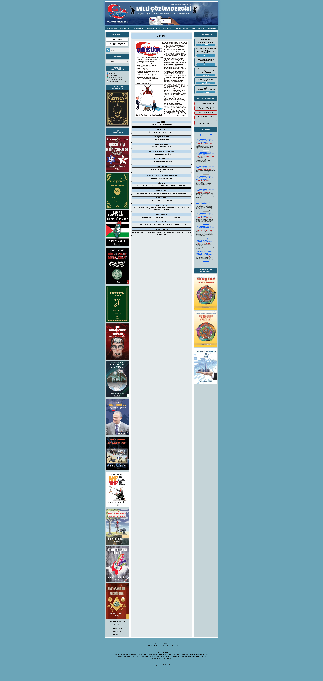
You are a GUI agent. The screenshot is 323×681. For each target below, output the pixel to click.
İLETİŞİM (212, 28)
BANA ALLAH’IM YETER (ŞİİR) (161, 147)
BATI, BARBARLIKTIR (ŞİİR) (161, 154)
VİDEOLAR (138, 28)
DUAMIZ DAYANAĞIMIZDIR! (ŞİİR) (161, 178)
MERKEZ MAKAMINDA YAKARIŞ (161, 161)
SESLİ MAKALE (153, 28)
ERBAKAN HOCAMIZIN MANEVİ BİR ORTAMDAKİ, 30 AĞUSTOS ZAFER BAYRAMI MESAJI (206, 50)
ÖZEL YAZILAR (198, 28)
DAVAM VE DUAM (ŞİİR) (161, 139)
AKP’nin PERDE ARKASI (206, 112)
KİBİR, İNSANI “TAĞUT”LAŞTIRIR (161, 200)
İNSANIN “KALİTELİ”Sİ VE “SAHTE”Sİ (161, 132)
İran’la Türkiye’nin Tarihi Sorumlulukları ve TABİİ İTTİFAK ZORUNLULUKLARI (161, 193)
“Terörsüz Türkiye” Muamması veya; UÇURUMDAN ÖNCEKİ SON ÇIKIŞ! (206, 88)
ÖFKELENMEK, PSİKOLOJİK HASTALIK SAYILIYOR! (206, 122)
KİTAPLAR (167, 28)
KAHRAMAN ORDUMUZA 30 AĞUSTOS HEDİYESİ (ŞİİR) (206, 61)
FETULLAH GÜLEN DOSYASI (206, 103)
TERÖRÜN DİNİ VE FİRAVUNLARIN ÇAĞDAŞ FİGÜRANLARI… (161, 217)
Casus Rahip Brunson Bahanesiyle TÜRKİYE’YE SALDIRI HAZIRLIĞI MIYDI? (161, 186)
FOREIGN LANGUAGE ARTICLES (117, 44)
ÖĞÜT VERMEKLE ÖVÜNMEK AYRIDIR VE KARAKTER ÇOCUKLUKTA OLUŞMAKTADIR (204, 240)
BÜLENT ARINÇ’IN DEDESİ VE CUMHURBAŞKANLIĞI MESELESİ (205, 117)
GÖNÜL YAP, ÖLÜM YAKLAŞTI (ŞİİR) (205, 79)
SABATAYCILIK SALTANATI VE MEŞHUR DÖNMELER (205, 108)
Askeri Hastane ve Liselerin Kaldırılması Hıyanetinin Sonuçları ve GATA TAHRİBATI (206, 70)
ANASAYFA (112, 28)
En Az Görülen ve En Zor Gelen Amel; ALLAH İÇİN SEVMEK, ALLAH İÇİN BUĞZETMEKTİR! (161, 224)
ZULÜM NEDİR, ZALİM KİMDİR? (161, 125)
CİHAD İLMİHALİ (117, 40)
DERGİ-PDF (125, 28)
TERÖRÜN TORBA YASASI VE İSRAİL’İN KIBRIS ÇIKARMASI (206, 41)
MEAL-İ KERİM (182, 28)
